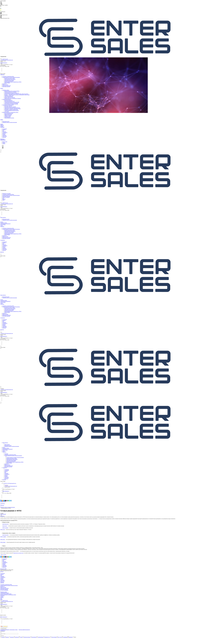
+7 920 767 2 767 (5, 202)
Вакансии (4, 137)
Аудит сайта (7, 111)
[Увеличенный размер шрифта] (1, 4)
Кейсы (1, 119)
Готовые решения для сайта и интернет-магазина (11, 77)
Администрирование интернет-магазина (12, 110)
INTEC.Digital (2, 542)
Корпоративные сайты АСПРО (10, 79)
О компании (4, 128)
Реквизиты (4, 135)
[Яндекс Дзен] (2, 148)
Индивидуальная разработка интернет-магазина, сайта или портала (16, 93)
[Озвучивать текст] (1, 16)
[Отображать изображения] (1, 12)
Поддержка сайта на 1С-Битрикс (10, 106)
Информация (2, 139)
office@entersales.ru (3, 62)
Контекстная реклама (8, 114)
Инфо (1, 599)
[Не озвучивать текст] (0, 17)
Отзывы (3, 134)
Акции (1, 124)
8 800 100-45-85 (3, 514)
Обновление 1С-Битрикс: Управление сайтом (13, 108)
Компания (2, 127)
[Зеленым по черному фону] (0, 10)
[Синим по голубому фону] (0, 8)
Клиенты (4, 133)
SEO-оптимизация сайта (9, 113)
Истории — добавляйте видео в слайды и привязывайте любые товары (17, 94)
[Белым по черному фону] (0, 7)
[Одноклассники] (2, 500)
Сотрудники (4, 136)
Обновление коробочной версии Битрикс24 (12, 107)
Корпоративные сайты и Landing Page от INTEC (13, 81)
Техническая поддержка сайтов (8, 104)
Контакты (2, 138)
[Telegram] (2, 146)
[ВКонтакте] (2, 145)
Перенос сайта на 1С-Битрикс (10, 97)
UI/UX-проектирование (9, 96)
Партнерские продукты (6, 85)
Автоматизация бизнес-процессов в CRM (12, 102)
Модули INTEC (7, 82)
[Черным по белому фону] (0, 6)
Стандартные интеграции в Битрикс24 (11, 103)
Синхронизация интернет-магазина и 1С (12, 92)
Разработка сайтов (5, 90)
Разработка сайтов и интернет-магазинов (9, 122)
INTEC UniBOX (3, 536)
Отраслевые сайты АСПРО (9, 80)
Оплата (3, 142)
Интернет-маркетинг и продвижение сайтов (10, 112)
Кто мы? (1, 571)
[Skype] (9, 500)
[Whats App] (2, 147)
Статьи (1, 126)
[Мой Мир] (4, 500)
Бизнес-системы (5, 84)
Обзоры (3, 143)
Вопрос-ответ (4, 141)
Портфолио (2, 595)
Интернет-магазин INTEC (9, 232)
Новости (2, 125)
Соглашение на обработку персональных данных (9, 629)
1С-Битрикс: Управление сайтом (8, 76)
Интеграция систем (5, 121)
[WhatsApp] (8, 500)
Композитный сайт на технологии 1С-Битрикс (13, 98)
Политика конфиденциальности (24, 629)
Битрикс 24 (4, 83)
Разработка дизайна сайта (9, 95)
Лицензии (2, 582)
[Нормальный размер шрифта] (1, 2)
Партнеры (4, 131)
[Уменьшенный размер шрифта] (0, 1)
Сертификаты (4, 132)
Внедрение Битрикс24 (8, 100)
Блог (3, 130)
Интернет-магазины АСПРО (10, 78)
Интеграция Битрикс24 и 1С (10, 101)
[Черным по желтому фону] (0, 9)
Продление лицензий (6, 86)
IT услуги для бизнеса (4, 590)
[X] (5, 500)
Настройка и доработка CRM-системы (11, 109)
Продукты (2, 74)
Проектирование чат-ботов (9, 117)
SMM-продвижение (8, 115)
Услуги (1, 88)
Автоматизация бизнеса (6, 99)
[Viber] (6, 500)
